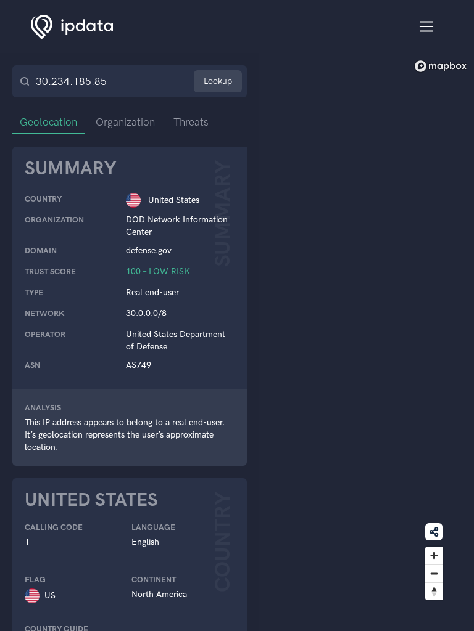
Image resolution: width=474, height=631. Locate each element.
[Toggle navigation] (427, 27)
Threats (191, 122)
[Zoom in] (434, 555)
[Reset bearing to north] (434, 591)
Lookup (218, 81)
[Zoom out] (434, 573)
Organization (125, 122)
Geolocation (48, 122)
